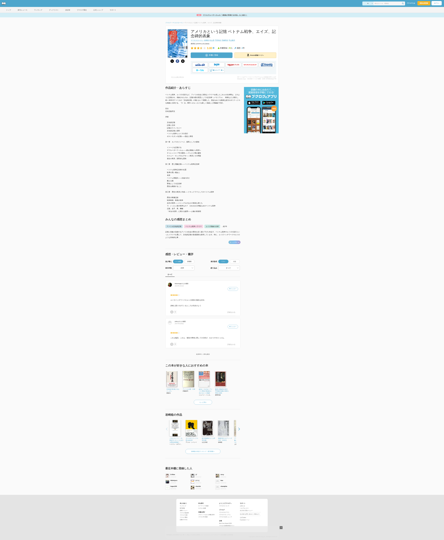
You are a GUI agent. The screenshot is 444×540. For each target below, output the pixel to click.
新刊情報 (182, 508)
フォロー (233, 289)
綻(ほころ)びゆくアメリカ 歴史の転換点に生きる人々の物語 (205, 391)
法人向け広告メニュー (246, 510)
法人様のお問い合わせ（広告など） (250, 514)
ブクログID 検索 (203, 517)
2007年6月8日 (179, 323)
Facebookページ (244, 520)
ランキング (183, 506)
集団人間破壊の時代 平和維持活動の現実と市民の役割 (222, 391)
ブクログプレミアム (225, 514)
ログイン (436, 3)
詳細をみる (231, 312)
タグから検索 (202, 508)
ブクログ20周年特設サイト (226, 525)
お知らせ (242, 506)
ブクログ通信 (183, 517)
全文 (234, 261)
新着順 (189, 261)
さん (179, 283)
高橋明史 (225, 40)
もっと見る (233, 242)
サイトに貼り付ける (177, 77)
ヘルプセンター (244, 508)
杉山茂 (211, 40)
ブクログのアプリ (224, 512)
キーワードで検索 (203, 506)
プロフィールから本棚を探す (206, 514)
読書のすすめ (183, 519)
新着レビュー (183, 510)
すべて (170, 274)
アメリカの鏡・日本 (189, 389)
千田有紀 (218, 40)
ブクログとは (411, 3)
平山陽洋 (232, 40)
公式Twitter (243, 517)
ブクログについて (224, 506)
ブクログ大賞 (183, 515)
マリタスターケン (197, 40)
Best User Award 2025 (225, 523)
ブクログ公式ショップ (225, 517)
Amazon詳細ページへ (257, 55)
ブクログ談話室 (184, 512)
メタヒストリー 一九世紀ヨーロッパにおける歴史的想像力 (176, 440)
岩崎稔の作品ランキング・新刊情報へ (203, 451)
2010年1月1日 (179, 286)
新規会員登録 (424, 3)
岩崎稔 (206, 40)
